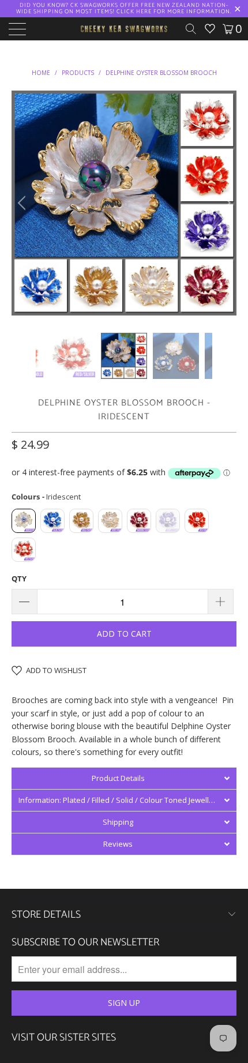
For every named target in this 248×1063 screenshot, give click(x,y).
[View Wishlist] (210, 28)
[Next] (224, 203)
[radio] (24, 521)
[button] (124, 778)
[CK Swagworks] (124, 28)
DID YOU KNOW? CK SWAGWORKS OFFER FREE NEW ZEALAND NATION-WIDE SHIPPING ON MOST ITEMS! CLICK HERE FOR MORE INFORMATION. (124, 8)
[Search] (195, 29)
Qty (19, 578)
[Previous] (23, 203)
